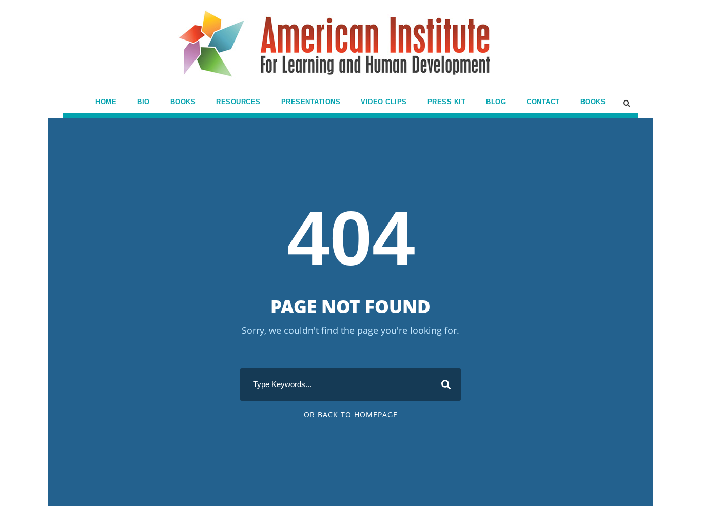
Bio (143, 102)
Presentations (311, 102)
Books (183, 102)
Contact (543, 102)
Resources (238, 102)
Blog (496, 102)
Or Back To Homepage (351, 414)
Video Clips (384, 102)
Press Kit (446, 102)
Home (105, 102)
